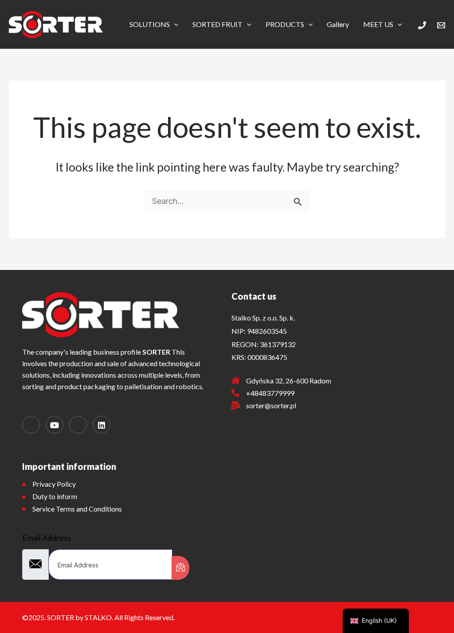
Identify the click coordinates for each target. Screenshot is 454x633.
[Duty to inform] (24, 497)
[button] (174, 24)
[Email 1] (441, 25)
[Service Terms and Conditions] (24, 509)
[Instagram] (78, 425)
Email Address (46, 538)
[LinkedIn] (101, 425)
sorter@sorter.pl (271, 405)
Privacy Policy (54, 484)
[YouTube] (54, 425)
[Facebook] (31, 425)
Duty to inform (54, 496)
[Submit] (180, 568)
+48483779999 (270, 393)
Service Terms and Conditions (77, 508)
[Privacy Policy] (24, 484)
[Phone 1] (422, 25)
